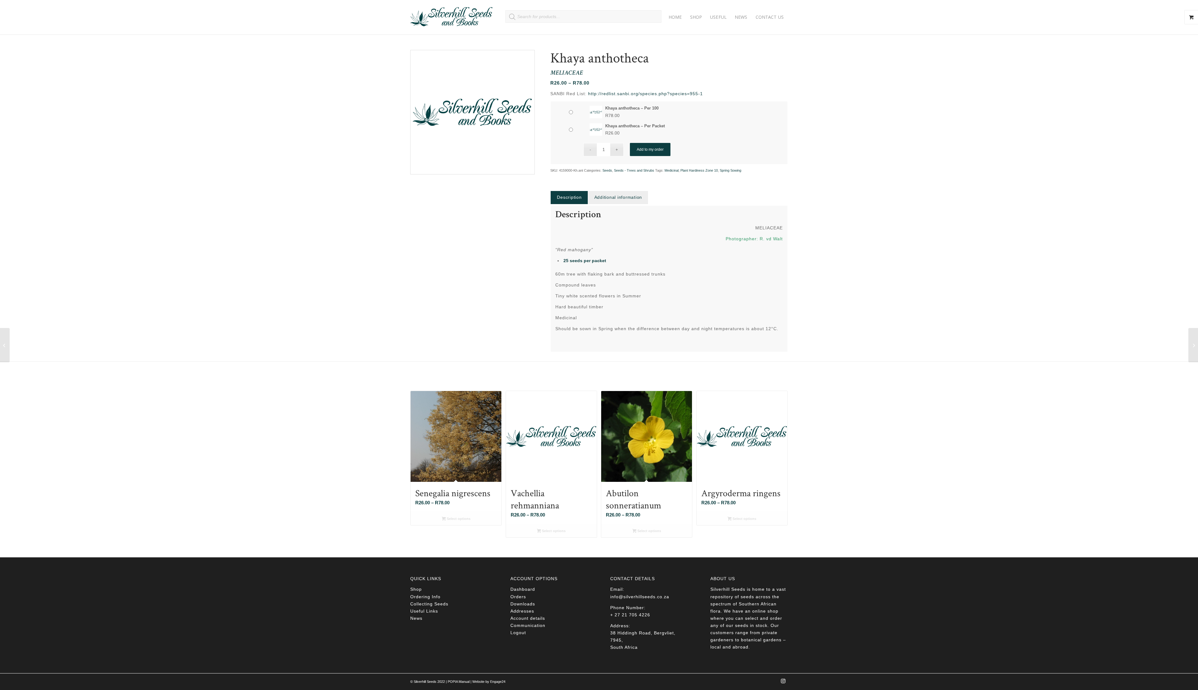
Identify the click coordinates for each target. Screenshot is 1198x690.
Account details (527, 618)
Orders (518, 596)
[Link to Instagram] (783, 683)
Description (569, 197)
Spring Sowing (730, 170)
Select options (458, 519)
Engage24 (497, 681)
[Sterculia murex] (5, 345)
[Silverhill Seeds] (451, 17)
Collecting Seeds (429, 603)
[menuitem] (675, 17)
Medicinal (672, 170)
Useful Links (424, 611)
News (416, 618)
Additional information (618, 197)
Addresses (522, 611)
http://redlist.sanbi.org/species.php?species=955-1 (645, 93)
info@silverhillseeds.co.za (639, 596)
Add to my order (650, 149)
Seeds (607, 170)
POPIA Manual (459, 681)
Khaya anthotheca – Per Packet (635, 126)
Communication (527, 625)
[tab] (569, 197)
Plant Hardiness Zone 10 (699, 170)
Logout (518, 632)
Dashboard (522, 589)
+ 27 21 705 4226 (630, 614)
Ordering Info (425, 596)
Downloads (522, 603)
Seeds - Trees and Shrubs (634, 170)
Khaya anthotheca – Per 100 (632, 108)
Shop (416, 589)
